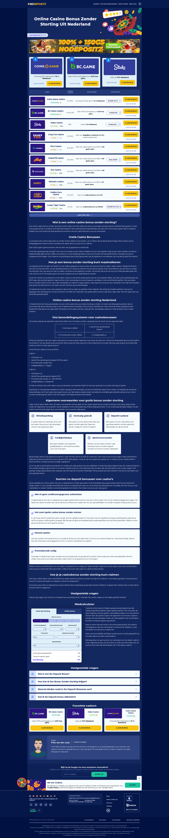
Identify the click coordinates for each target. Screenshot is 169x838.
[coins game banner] (84, 46)
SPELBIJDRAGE (56, 641)
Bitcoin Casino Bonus (108, 4)
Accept (132, 785)
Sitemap (109, 806)
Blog (108, 796)
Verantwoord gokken (133, 820)
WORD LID (99, 774)
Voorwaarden (116, 820)
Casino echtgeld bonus (92, 798)
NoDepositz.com (37, 819)
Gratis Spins (123, 4)
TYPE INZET (44, 633)
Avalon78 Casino (56, 158)
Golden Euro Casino (56, 193)
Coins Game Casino (56, 99)
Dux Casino (56, 170)
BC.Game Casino (55, 111)
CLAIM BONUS (54, 83)
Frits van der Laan (60, 742)
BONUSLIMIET (72, 625)
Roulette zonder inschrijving (90, 801)
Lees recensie (38, 83)
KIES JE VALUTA (56, 617)
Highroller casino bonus (76, 798)
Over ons (109, 803)
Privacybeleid (88, 820)
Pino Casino (55, 146)
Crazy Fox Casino (56, 134)
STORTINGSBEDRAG (40, 625)
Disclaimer (102, 820)
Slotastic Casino (56, 182)
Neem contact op (112, 799)
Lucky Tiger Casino (56, 205)
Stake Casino (57, 123)
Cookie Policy (53, 788)
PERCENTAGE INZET (68, 633)
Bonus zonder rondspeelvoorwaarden (76, 801)
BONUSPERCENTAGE (56, 625)
